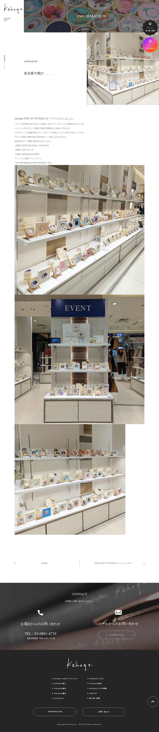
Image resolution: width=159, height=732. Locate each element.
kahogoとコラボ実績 (98, 688)
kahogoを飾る (60, 688)
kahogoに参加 (95, 683)
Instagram (58, 698)
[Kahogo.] (13, 9)
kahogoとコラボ (96, 678)
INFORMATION (55, 712)
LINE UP (93, 693)
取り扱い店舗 (94, 698)
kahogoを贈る (60, 693)
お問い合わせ (103, 712)
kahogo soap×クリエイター (66, 678)
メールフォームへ (116, 635)
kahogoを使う (60, 683)
